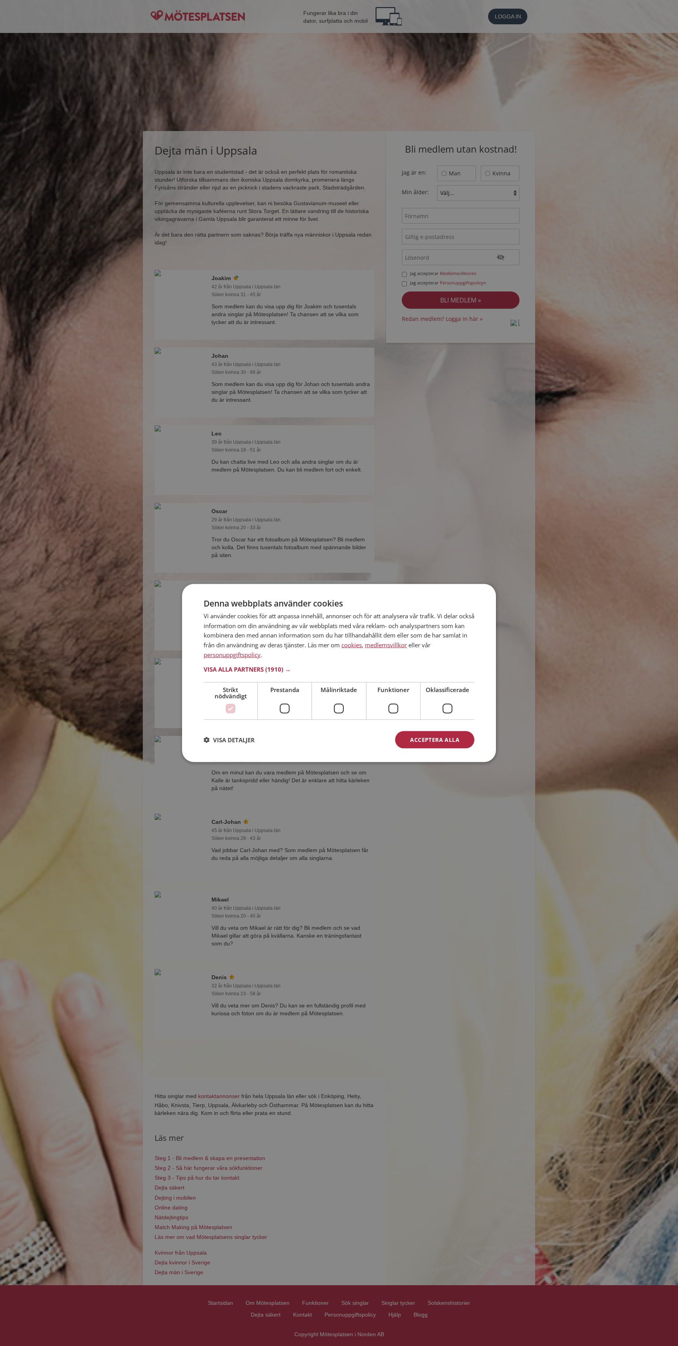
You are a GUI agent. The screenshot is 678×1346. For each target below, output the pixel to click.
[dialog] (339, 673)
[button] (339, 668)
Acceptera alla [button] (434, 739)
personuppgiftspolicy (232, 654)
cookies (351, 645)
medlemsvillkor (386, 645)
